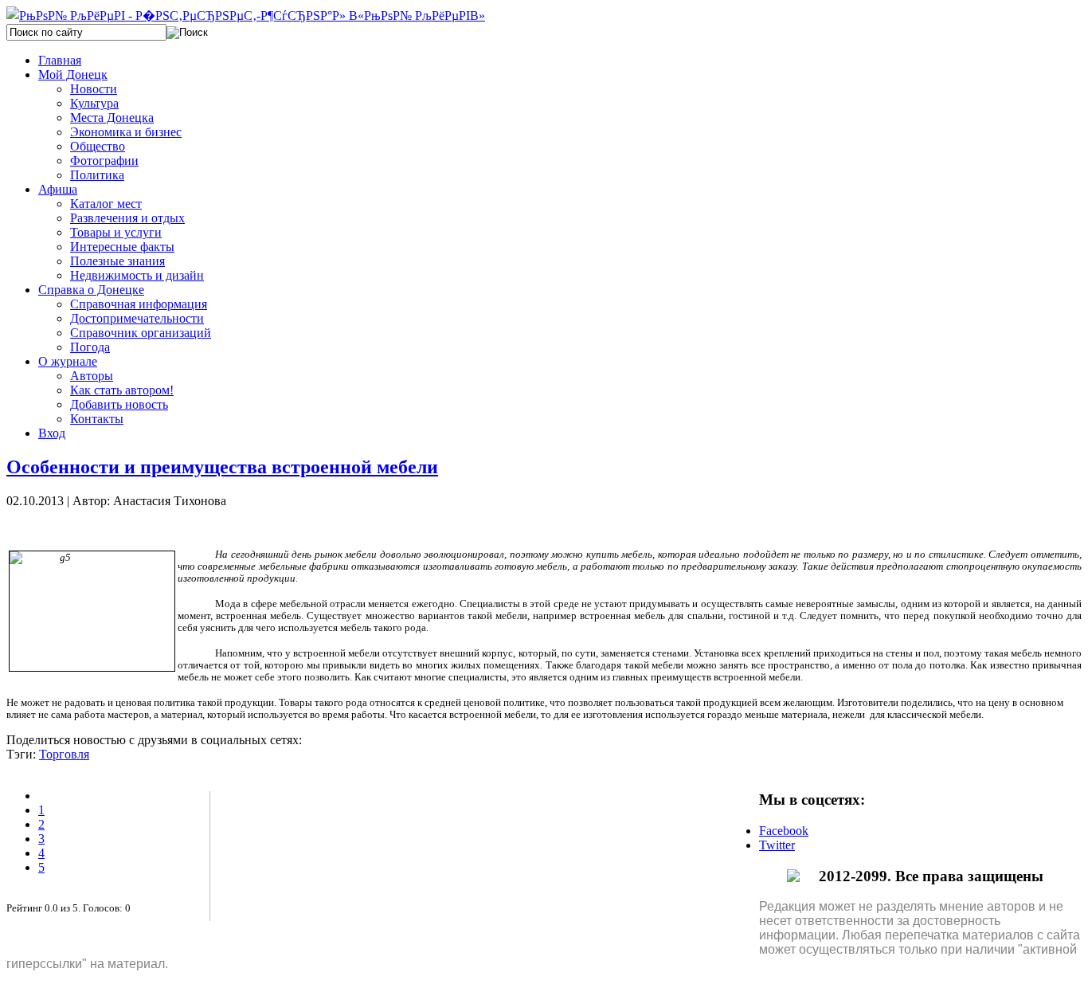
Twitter (777, 845)
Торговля (64, 754)
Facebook (783, 830)
